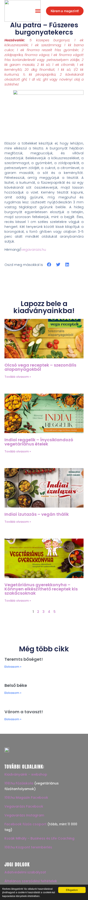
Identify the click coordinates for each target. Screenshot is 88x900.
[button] (38, 11)
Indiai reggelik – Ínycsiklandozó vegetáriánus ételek (38, 442)
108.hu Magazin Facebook (26, 797)
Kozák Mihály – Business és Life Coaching (39, 838)
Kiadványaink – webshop (25, 774)
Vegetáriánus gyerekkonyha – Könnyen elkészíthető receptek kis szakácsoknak (41, 589)
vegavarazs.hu (33, 249)
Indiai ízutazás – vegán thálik (36, 514)
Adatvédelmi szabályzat (25, 872)
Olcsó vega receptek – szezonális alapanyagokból (40, 367)
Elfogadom (72, 890)
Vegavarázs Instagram (24, 815)
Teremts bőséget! (23, 659)
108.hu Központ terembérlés (28, 847)
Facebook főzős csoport (25, 824)
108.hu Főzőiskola (18, 783)
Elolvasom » (12, 667)
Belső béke (15, 685)
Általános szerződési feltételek (30, 881)
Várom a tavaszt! (23, 712)
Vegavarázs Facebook (23, 806)
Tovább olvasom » (17, 377)
